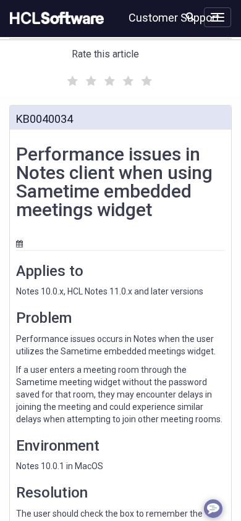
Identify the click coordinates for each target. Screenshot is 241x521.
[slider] (108, 79)
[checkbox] (71, 77)
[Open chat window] (213, 508)
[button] (190, 16)
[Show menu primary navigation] (217, 17)
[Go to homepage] (54, 18)
